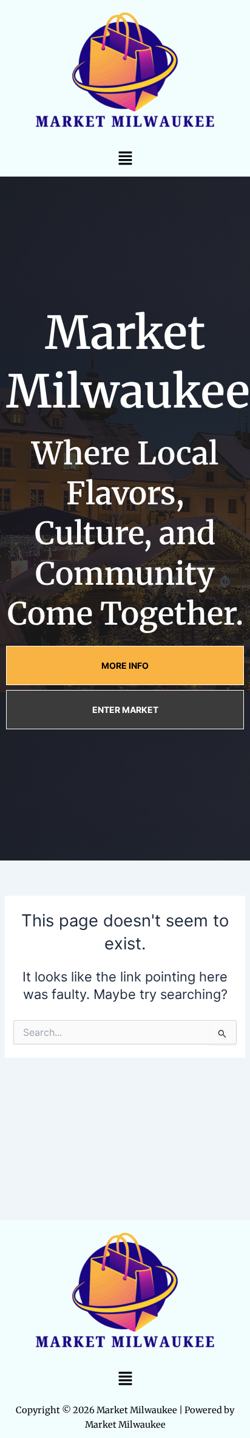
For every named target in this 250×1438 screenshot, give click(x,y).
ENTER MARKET (125, 709)
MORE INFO (125, 665)
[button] (125, 158)
